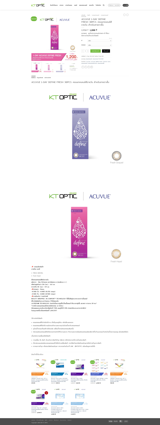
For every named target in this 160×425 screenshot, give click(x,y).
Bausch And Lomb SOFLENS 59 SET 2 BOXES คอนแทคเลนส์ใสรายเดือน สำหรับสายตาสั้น (59, 380)
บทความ (33, 420)
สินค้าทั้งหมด (54, 5)
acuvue (88, 61)
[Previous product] (127, 15)
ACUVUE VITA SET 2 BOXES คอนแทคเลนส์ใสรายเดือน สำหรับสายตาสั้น (39, 409)
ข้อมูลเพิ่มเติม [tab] (40, 77)
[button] (103, 5)
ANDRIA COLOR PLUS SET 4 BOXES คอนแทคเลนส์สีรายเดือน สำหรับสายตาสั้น (39, 380)
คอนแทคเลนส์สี (101, 63)
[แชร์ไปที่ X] (85, 67)
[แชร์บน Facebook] (82, 67)
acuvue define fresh (96, 61)
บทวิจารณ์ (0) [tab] (47, 77)
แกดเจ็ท (91, 5)
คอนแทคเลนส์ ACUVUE (98, 59)
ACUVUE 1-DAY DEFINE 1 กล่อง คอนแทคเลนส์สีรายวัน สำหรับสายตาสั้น (99, 380)
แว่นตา (61, 5)
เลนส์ (75, 5)
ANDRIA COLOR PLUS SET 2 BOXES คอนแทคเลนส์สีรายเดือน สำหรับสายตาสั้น (118, 380)
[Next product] (124, 15)
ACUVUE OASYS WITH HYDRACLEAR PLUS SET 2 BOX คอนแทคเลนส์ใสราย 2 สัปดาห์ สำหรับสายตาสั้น (79, 410)
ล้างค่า (110, 38)
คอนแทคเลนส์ (83, 5)
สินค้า (88, 15)
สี (81, 40)
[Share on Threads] (88, 67)
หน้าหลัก (83, 15)
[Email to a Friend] (91, 67)
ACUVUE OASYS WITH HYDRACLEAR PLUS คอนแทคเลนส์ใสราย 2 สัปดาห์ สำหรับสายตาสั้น (58, 410)
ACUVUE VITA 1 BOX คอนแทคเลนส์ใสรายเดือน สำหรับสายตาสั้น (79, 380)
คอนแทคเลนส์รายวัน (92, 63)
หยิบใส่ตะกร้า (95, 51)
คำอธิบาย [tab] (33, 77)
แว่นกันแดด (68, 5)
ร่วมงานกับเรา (63, 420)
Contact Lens (106, 61)
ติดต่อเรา (70, 420)
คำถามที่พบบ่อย (40, 420)
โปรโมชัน (98, 5)
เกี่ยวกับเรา (56, 420)
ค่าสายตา (83, 45)
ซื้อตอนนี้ (106, 51)
